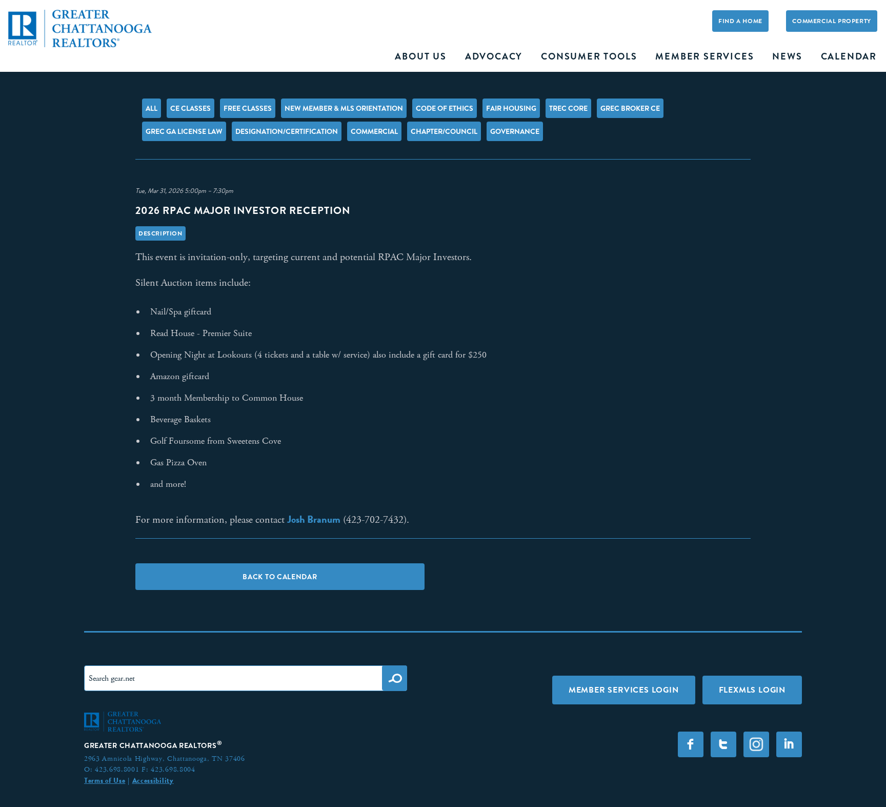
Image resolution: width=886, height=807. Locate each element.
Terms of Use (104, 780)
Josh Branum (313, 519)
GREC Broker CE (630, 108)
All (151, 108)
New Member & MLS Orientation (344, 108)
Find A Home (740, 21)
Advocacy (493, 56)
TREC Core (568, 108)
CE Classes (190, 108)
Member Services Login (624, 689)
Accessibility (153, 780)
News (787, 56)
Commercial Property (831, 21)
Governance (514, 131)
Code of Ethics (444, 108)
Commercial (374, 131)
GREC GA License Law (184, 131)
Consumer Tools (589, 56)
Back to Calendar (280, 576)
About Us (420, 56)
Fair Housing (511, 108)
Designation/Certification (286, 131)
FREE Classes (248, 108)
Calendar (849, 56)
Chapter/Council (444, 131)
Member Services (704, 56)
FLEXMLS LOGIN (752, 689)
